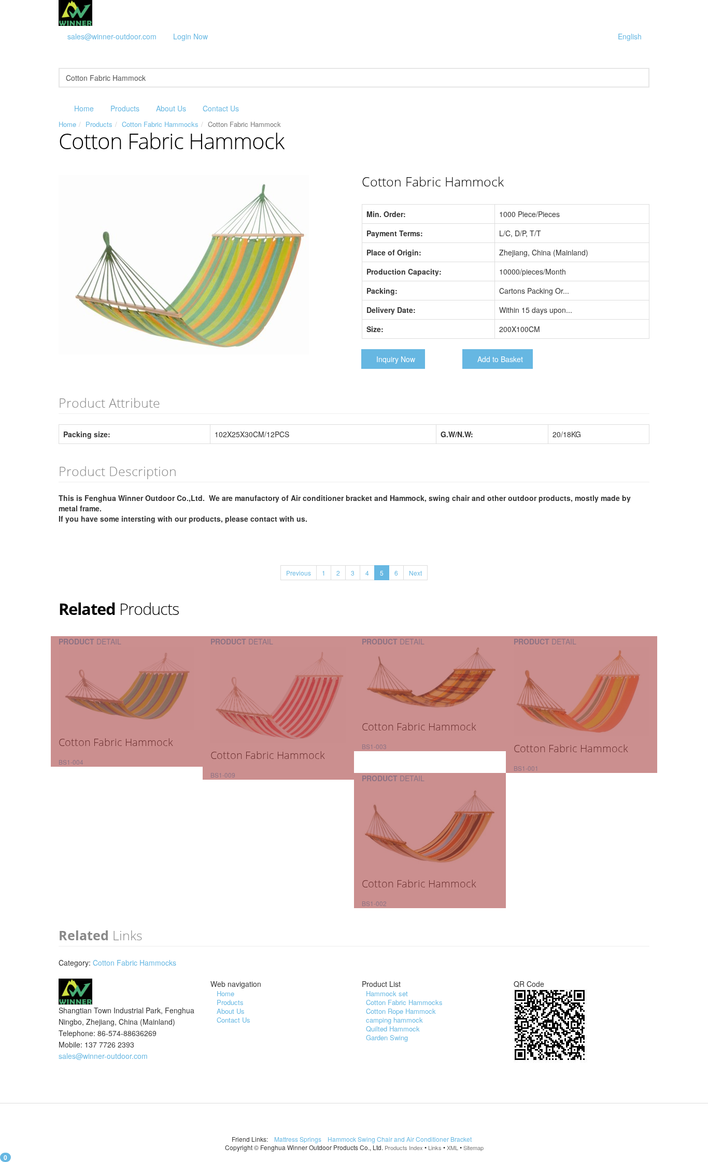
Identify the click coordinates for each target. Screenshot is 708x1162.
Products (124, 108)
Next (415, 572)
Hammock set (387, 993)
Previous (298, 572)
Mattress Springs (298, 1139)
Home (84, 108)
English (630, 36)
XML (452, 1147)
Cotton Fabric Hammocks (160, 124)
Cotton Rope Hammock (401, 1011)
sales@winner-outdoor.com (112, 36)
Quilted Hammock (393, 1029)
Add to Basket (500, 359)
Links (435, 1147)
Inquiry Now (395, 359)
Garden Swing (387, 1037)
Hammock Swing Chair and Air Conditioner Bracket (400, 1139)
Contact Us (221, 108)
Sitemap (473, 1147)
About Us (171, 108)
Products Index (404, 1147)
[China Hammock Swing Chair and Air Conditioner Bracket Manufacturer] (75, 12)
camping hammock (394, 1020)
